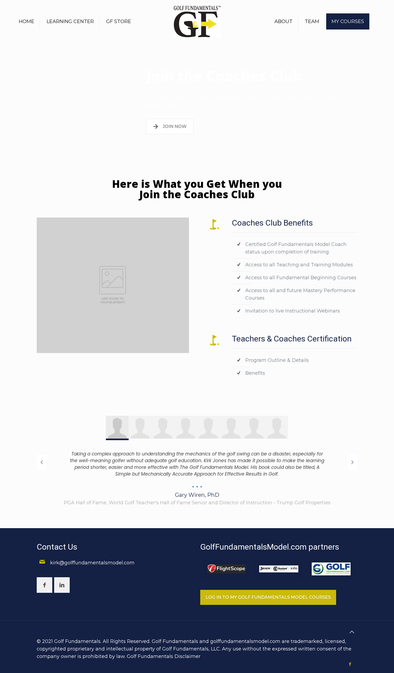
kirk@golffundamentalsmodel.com (92, 563)
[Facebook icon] (350, 664)
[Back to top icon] (351, 632)
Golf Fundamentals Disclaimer (163, 656)
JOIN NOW (175, 126)
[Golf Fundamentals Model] (197, 21)
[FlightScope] (226, 569)
